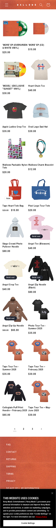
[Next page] (41, 429)
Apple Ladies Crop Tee (14, 126)
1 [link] (14, 428)
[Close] (52, 493)
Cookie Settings (28, 523)
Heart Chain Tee (36, 85)
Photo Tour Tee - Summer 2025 (37, 327)
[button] (6, 4)
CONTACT (11, 451)
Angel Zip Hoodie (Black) (37, 286)
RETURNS (11, 459)
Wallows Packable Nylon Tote (15, 166)
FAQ (8, 444)
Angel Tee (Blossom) (39, 243)
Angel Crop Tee (10, 284)
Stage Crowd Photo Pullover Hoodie (12, 245)
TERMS (9, 473)
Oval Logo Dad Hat (38, 126)
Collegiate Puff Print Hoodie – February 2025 (14, 409)
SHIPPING (11, 466)
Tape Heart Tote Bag (13, 205)
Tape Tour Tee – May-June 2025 (39, 409)
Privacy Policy (41, 516)
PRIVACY (10, 480)
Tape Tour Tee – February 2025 (36, 368)
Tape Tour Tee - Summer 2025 (10, 368)
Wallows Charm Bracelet (41, 164)
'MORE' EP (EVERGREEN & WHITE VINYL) (15, 46)
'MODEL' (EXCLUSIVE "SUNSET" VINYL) (13, 87)
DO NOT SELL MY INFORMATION (22, 488)
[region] (28, 508)
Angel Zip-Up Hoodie (13, 325)
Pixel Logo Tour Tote (39, 205)
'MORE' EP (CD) (36, 44)
